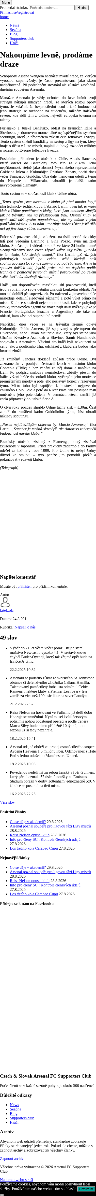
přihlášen (24, 586)
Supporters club (22, 38)
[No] (2, 1195)
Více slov (7, 802)
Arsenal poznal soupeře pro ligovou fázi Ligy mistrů (50, 826)
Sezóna (15, 30)
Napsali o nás (25, 627)
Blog (13, 34)
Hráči (14, 43)
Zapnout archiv (12, 1158)
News (14, 25)
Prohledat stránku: (14, 7)
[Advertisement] (48, 522)
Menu (6, 2)
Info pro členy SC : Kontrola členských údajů (45, 839)
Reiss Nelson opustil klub (29, 835)
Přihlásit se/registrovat (17, 12)
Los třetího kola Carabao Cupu (34, 848)
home (4, 17)
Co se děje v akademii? (28, 822)
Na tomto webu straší (16, 1180)
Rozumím (86, 1189)
